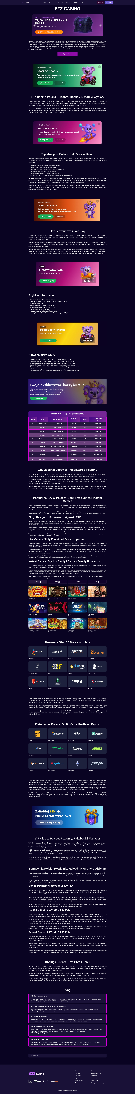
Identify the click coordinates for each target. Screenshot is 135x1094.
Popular (37, 581)
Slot (96, 581)
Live (56, 581)
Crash (76, 581)
